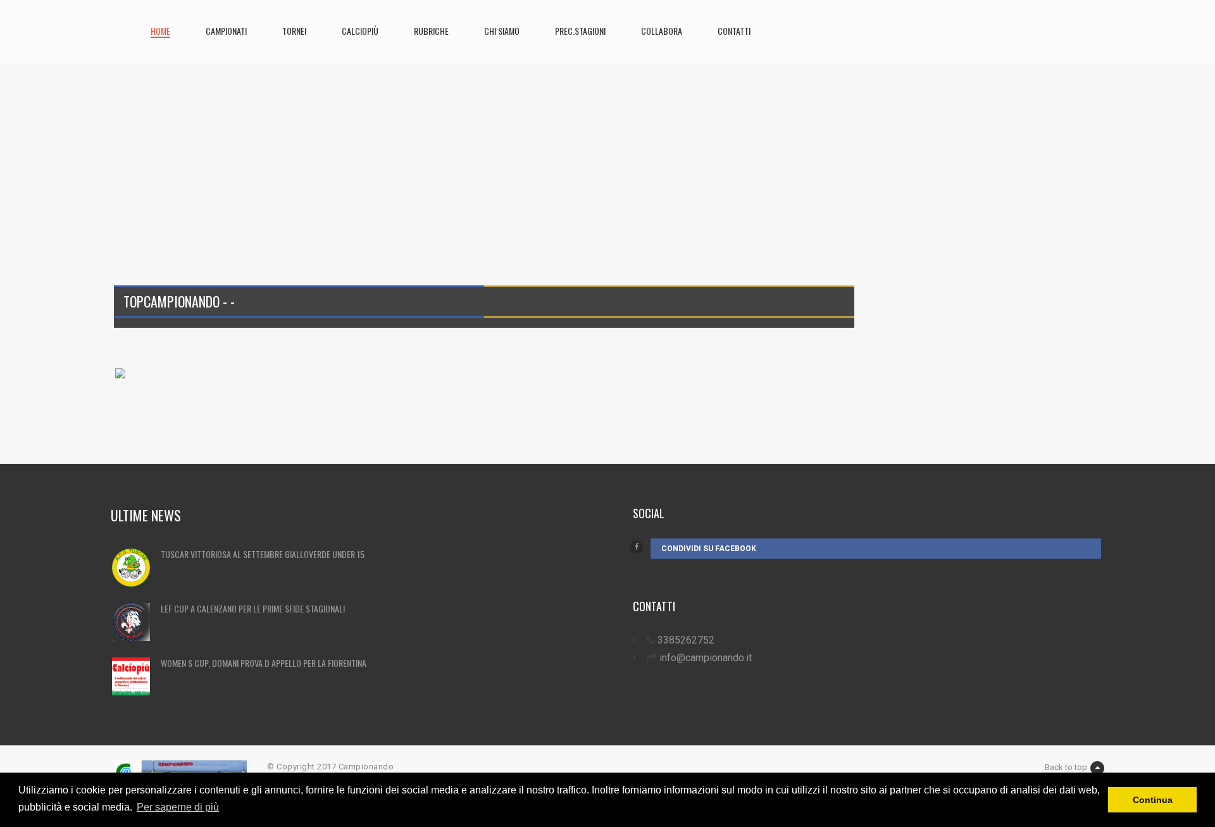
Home (160, 30)
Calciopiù (360, 30)
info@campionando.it (705, 658)
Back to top (1066, 767)
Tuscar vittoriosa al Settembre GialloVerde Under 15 (262, 554)
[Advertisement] (490, 151)
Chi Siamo (502, 30)
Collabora (661, 30)
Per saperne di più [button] (178, 807)
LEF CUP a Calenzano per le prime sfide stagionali (253, 608)
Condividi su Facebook (708, 548)
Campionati (226, 30)
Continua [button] (1153, 800)
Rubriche (431, 30)
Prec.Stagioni (580, 30)
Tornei (294, 30)
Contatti (734, 30)
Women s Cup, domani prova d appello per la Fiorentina (263, 662)
